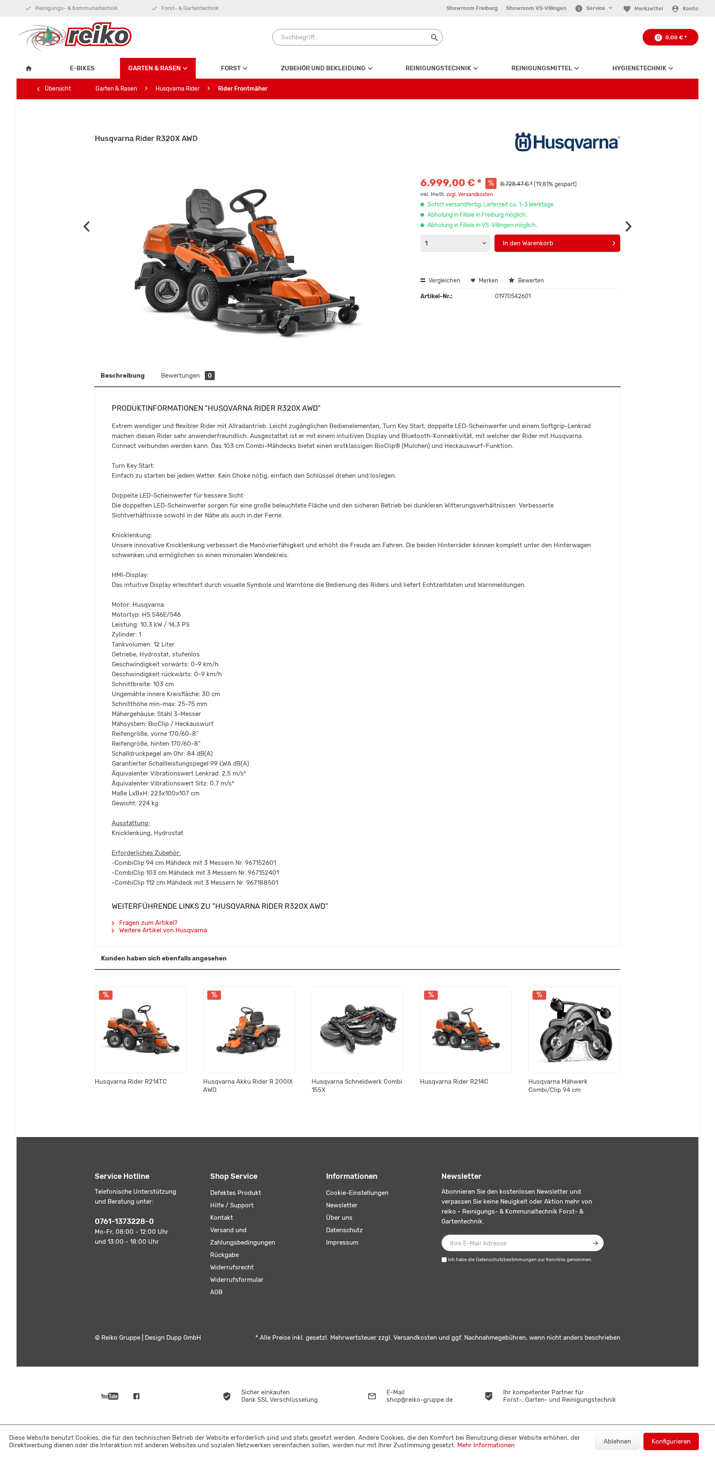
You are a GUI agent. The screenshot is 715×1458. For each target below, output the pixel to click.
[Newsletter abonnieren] (595, 1243)
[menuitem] (472, 8)
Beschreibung (123, 375)
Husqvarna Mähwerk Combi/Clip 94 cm (558, 1086)
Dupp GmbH (183, 1337)
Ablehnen (617, 1441)
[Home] (31, 68)
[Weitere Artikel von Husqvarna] (567, 146)
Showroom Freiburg (472, 8)
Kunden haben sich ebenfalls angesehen (164, 958)
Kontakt (221, 1217)
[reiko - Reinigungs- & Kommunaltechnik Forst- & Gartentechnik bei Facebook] (136, 1395)
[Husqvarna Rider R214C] (466, 1029)
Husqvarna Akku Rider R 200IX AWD (248, 1086)
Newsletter (342, 1205)
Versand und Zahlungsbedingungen (242, 1236)
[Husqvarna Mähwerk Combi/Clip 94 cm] (574, 1029)
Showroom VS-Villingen (536, 8)
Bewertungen (186, 375)
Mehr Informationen (486, 1445)
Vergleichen (443, 280)
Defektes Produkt (235, 1193)
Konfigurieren (671, 1441)
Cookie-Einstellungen (357, 1193)
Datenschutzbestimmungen (506, 1259)
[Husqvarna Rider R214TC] (141, 1029)
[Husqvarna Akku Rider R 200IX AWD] (249, 1029)
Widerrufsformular (237, 1279)
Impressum (342, 1242)
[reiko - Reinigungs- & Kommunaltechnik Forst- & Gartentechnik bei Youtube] (110, 1395)
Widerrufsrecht (232, 1267)
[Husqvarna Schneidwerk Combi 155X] (357, 1029)
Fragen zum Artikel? (148, 923)
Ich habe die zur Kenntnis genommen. (520, 1259)
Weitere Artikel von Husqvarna (162, 930)
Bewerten (530, 280)
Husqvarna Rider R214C (454, 1081)
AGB (216, 1292)
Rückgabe (224, 1255)
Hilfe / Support (232, 1205)
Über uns (339, 1217)
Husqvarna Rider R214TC (131, 1081)
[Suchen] (434, 37)
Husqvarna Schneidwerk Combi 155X (357, 1086)
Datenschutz (344, 1230)
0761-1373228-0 (124, 1221)
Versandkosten (415, 1337)
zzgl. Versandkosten (469, 194)
